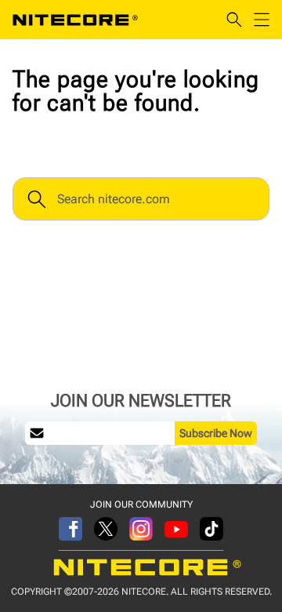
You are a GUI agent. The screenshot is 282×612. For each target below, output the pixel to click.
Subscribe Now (215, 433)
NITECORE (75, 19)
